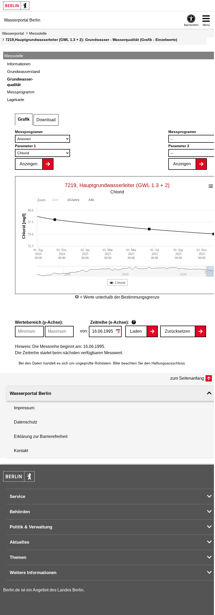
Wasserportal (13, 33)
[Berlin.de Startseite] (16, 5)
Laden (136, 331)
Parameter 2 (178, 146)
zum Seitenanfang (187, 378)
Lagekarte (15, 99)
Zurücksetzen (177, 331)
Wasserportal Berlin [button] (30, 393)
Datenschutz (25, 422)
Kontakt (21, 450)
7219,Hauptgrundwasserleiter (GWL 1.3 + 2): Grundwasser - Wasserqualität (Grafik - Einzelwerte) (91, 40)
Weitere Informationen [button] (33, 572)
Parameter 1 (25, 146)
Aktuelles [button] (19, 542)
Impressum (24, 408)
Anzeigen (28, 164)
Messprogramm (28, 132)
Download (46, 120)
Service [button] (17, 496)
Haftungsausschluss (168, 363)
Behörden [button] (20, 511)
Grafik (24, 119)
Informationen (18, 64)
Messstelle (38, 33)
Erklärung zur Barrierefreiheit (40, 436)
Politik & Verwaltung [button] (31, 526)
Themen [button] (18, 557)
